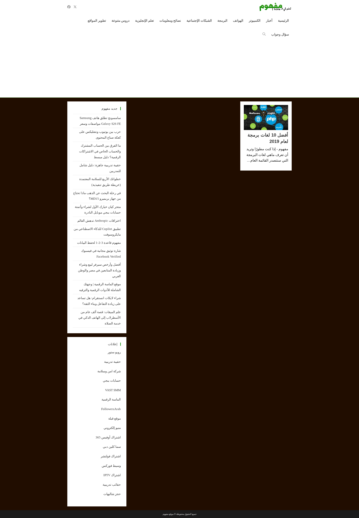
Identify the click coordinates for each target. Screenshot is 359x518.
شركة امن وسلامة (109, 371)
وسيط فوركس (111, 466)
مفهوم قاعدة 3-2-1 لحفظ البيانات (99, 243)
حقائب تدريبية (112, 484)
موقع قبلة (114, 418)
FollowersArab (111, 409)
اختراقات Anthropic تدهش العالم (99, 220)
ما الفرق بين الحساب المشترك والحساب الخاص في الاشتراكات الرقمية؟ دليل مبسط (100, 151)
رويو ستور (114, 352)
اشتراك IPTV (112, 475)
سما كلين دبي (112, 447)
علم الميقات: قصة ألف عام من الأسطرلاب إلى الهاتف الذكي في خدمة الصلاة (99, 317)
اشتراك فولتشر (111, 456)
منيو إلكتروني (112, 428)
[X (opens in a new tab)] (75, 7)
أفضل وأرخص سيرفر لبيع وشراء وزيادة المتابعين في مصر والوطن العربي (99, 270)
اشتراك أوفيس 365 (108, 437)
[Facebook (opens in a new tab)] (69, 7)
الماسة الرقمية (111, 399)
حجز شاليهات (112, 494)
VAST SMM (113, 390)
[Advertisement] (179, 69)
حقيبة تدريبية (112, 362)
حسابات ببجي (112, 380)
